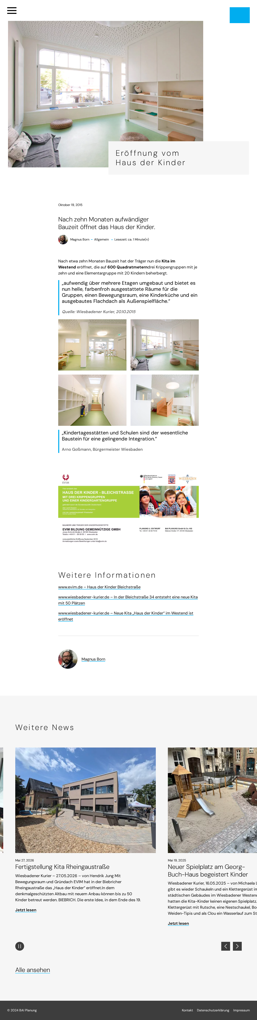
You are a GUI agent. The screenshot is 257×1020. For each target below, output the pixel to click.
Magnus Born (93, 659)
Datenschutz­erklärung (213, 1010)
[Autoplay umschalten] (19, 946)
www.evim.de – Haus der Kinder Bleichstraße (99, 587)
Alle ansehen (32, 970)
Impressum (241, 1010)
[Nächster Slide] (237, 946)
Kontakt (187, 1010)
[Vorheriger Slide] (225, 946)
